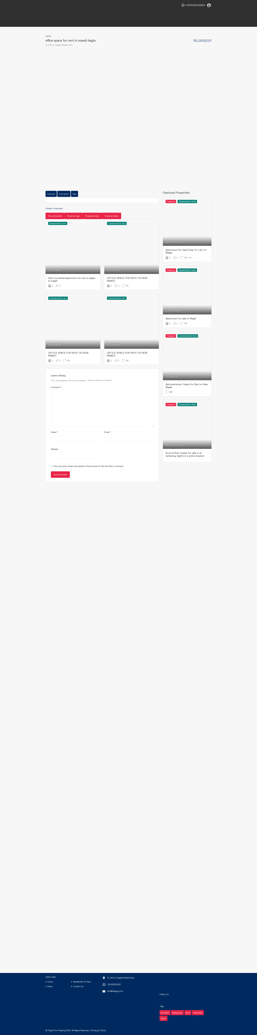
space (163, 1018)
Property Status (92, 216)
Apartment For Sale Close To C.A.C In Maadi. (186, 251)
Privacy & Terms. (98, 1030)
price (188, 1012)
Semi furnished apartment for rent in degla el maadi (71, 279)
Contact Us (78, 986)
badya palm (177, 1012)
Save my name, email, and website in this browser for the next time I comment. (89, 466)
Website (54, 449)
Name (54, 432)
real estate (197, 1012)
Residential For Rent (82, 982)
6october (165, 1012)
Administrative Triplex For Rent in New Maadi (187, 386)
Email (107, 432)
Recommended (55, 216)
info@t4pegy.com (115, 991)
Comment (56, 387)
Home (48, 36)
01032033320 (114, 984)
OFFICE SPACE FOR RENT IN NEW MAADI (127, 279)
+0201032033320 (195, 5)
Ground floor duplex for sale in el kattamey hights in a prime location (185, 454)
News (50, 986)
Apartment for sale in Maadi (181, 318)
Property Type (73, 216)
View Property (73, 263)
